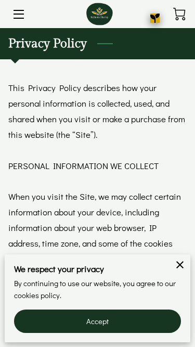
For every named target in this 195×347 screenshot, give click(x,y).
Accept (97, 321)
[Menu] (18, 14)
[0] (179, 14)
